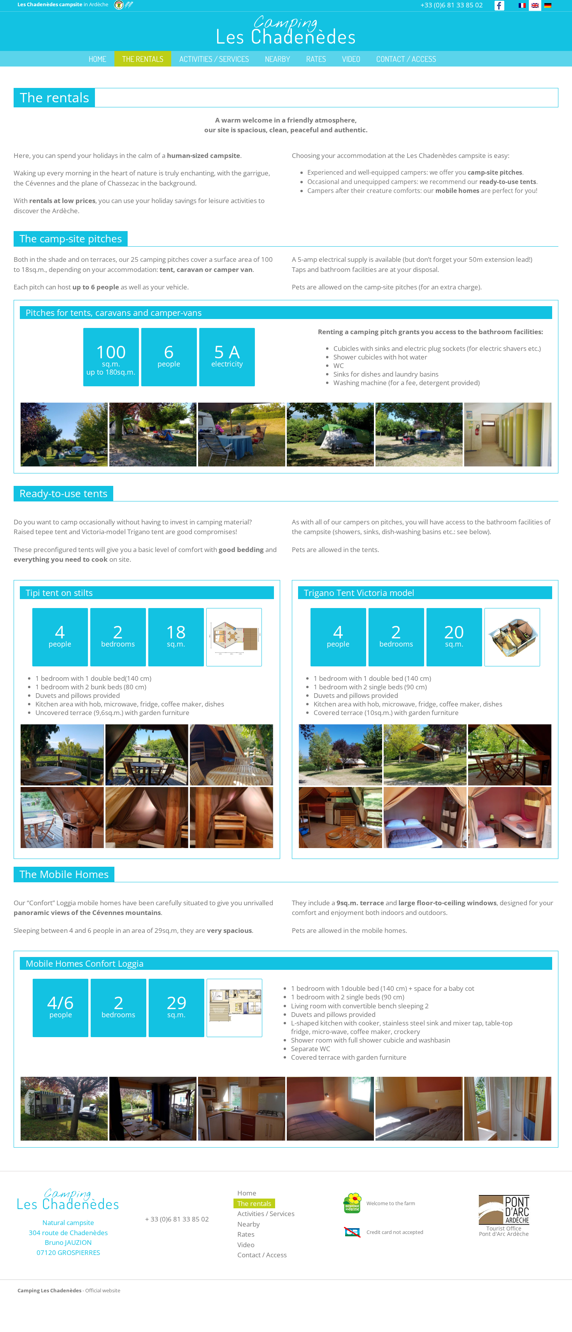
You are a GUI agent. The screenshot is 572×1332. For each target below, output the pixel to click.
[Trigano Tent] (513, 623)
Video (245, 1244)
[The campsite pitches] (64, 407)
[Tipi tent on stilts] (235, 623)
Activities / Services (266, 1213)
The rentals (254, 1203)
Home (246, 1192)
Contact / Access (262, 1254)
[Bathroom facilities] (507, 407)
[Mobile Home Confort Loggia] (235, 994)
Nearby (248, 1224)
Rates (245, 1234)
